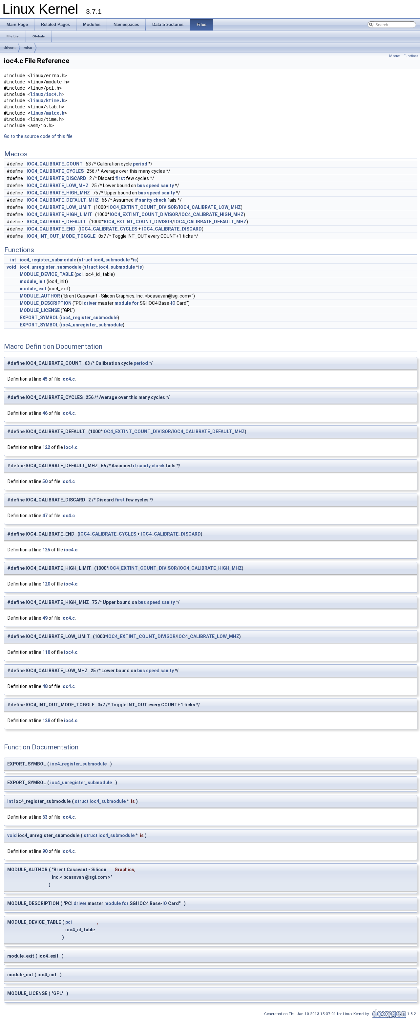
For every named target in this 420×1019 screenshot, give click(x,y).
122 (46, 447)
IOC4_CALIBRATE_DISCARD (56, 178)
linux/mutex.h (47, 113)
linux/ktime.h (47, 100)
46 (45, 413)
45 (45, 379)
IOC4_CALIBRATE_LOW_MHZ (58, 185)
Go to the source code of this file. (39, 136)
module (123, 303)
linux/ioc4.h (46, 94)
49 (45, 618)
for (135, 303)
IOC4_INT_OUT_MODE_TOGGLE (61, 236)
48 (45, 686)
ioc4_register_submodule (48, 259)
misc (28, 48)
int (13, 259)
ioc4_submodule (112, 259)
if (136, 200)
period (140, 163)
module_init (33, 281)
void (11, 267)
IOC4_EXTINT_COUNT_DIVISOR (142, 207)
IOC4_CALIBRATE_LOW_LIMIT (59, 207)
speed (152, 185)
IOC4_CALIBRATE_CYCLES (55, 171)
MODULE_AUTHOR (40, 296)
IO (173, 303)
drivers (9, 48)
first (120, 178)
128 (46, 720)
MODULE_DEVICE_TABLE (47, 274)
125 (46, 549)
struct (86, 259)
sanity (167, 185)
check (159, 200)
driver (90, 303)
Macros (395, 56)
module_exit (33, 288)
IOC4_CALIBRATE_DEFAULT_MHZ (63, 200)
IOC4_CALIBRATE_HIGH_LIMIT (59, 214)
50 (45, 481)
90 (45, 851)
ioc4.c (68, 379)
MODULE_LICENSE (40, 310)
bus (141, 185)
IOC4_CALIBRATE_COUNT (55, 163)
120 (46, 584)
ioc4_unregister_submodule (50, 267)
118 (46, 652)
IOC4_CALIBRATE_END (51, 229)
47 (45, 515)
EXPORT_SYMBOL (39, 317)
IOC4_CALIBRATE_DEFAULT (56, 221)
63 (45, 817)
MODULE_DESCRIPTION (46, 303)
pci (79, 274)
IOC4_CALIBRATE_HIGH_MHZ (58, 192)
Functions (411, 56)
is (135, 259)
